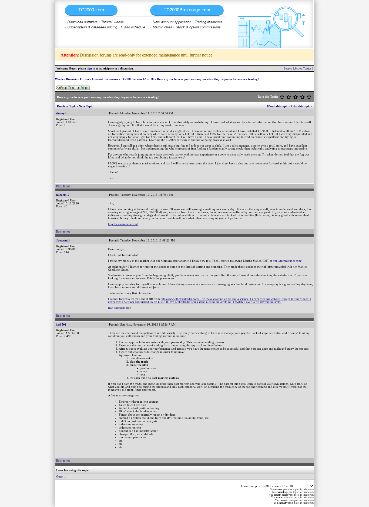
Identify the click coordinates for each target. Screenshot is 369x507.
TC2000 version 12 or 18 (137, 79)
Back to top (63, 185)
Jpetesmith (63, 240)
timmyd (61, 113)
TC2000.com (91, 9)
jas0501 (61, 324)
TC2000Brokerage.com (187, 9)
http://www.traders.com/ (123, 224)
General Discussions (105, 79)
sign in (91, 68)
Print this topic (300, 106)
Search (288, 68)
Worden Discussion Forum (72, 79)
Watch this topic (277, 106)
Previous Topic (66, 106)
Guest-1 (61, 476)
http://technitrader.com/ (287, 260)
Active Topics (302, 68)
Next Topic (86, 106)
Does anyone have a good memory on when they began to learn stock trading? (208, 79)
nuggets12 (62, 194)
